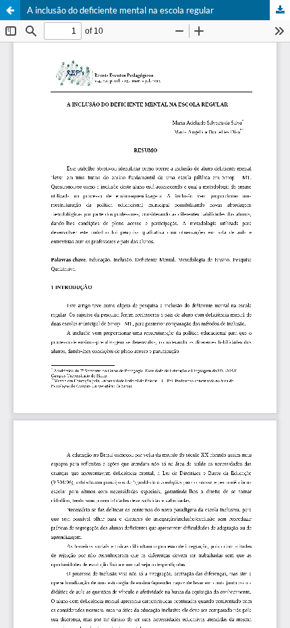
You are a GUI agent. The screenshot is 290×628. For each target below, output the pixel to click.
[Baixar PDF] (280, 10)
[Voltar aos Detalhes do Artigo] (10, 10)
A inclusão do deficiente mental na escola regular (120, 10)
